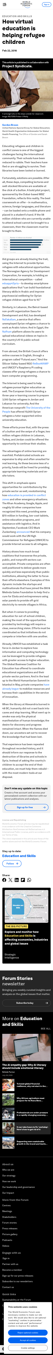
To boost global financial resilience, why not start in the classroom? (31, 1086)
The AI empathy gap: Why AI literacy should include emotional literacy (24, 1066)
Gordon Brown (10, 125)
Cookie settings (28, 1348)
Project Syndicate (16, 66)
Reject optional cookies (28, 1333)
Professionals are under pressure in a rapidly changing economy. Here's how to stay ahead (32, 1115)
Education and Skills (17, 16)
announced (23, 531)
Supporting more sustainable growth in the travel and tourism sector (32, 1143)
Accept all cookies (28, 1340)
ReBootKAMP (40, 363)
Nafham (7, 331)
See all (46, 1028)
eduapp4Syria (10, 283)
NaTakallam (9, 319)
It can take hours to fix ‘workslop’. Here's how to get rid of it (32, 1128)
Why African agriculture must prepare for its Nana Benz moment (30, 1100)
